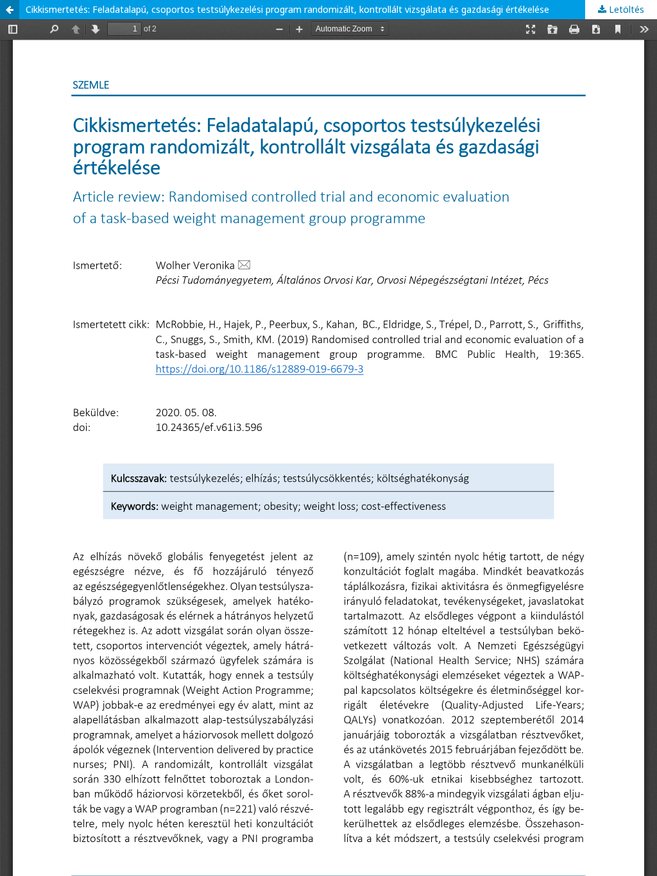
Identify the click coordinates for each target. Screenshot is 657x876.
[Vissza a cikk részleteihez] (9, 9)
